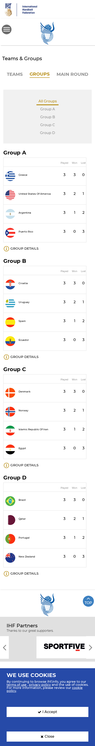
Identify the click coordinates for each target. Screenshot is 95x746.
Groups (40, 74)
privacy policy (40, 685)
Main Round (72, 74)
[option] (47, 647)
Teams (15, 74)
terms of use (17, 685)
